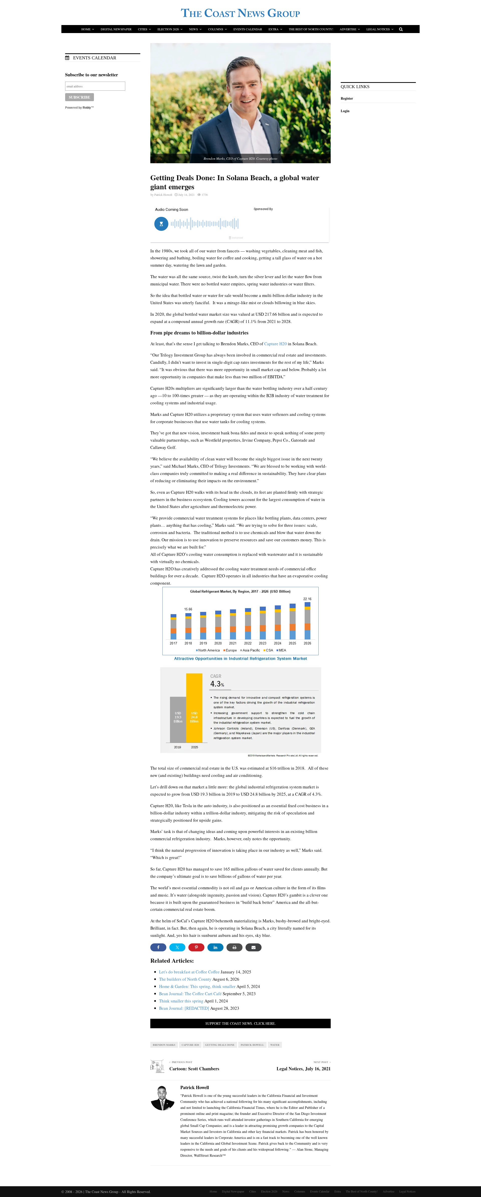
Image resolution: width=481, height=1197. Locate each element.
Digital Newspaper (116, 29)
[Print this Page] (234, 947)
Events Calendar (247, 29)
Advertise (348, 29)
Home (85, 29)
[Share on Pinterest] (196, 947)
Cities (142, 29)
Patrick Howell (163, 195)
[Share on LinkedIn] (215, 947)
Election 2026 (168, 29)
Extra (274, 29)
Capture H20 (275, 344)
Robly (87, 107)
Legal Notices (378, 29)
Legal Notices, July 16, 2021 (304, 1068)
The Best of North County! (311, 29)
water (274, 1045)
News (193, 29)
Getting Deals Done (219, 1045)
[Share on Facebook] (158, 947)
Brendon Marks (164, 1045)
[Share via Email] (254, 947)
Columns (215, 29)
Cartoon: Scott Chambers (194, 1068)
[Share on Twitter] (177, 947)
